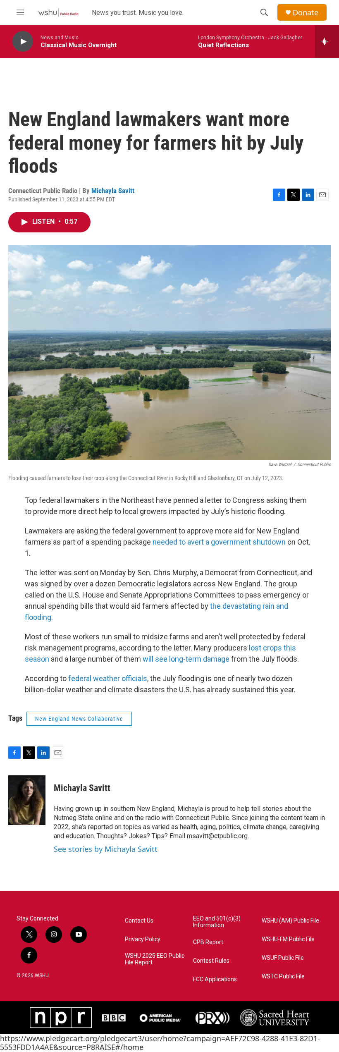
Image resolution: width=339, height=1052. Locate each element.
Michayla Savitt (112, 190)
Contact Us (139, 921)
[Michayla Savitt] (26, 800)
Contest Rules (211, 961)
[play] (22, 41)
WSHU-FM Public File (288, 939)
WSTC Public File (283, 976)
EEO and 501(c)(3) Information (217, 922)
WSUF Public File (283, 958)
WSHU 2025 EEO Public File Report (154, 959)
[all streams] (327, 41)
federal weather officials (107, 678)
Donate (305, 12)
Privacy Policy (142, 939)
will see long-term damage (186, 659)
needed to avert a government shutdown (219, 542)
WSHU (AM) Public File (290, 921)
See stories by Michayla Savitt (106, 849)
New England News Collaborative (79, 718)
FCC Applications (215, 979)
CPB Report (208, 942)
